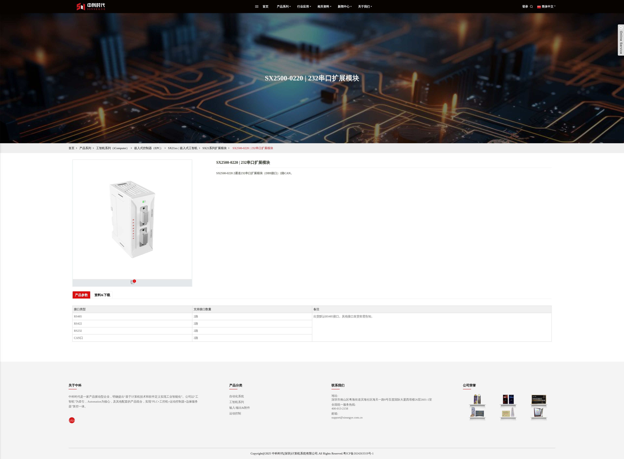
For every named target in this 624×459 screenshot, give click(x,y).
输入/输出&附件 (239, 407)
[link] (72, 420)
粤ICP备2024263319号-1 (358, 453)
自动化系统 (236, 396)
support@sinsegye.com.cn (347, 417)
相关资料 (323, 6)
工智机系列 (236, 402)
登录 (525, 6)
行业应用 (303, 6)
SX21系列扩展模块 (214, 148)
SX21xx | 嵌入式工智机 (182, 148)
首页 (265, 6)
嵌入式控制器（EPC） (148, 148)
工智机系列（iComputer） (112, 148)
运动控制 (235, 413)
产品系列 (283, 6)
